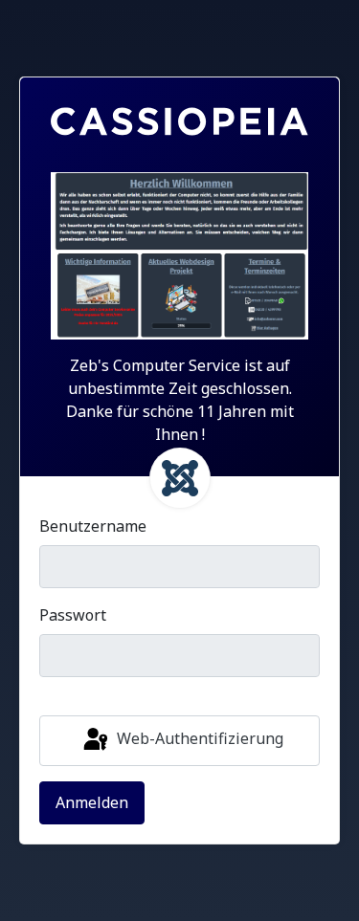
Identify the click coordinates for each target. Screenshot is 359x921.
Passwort (72, 614)
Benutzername (92, 526)
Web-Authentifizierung (198, 739)
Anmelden (92, 802)
